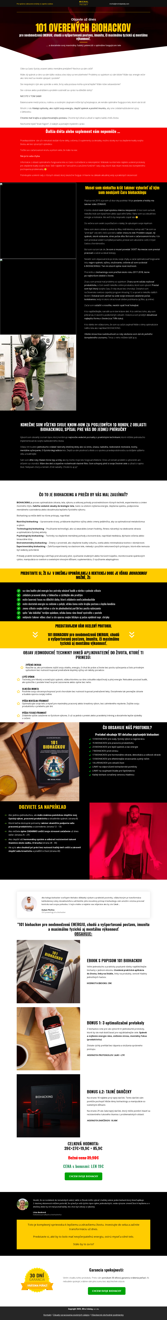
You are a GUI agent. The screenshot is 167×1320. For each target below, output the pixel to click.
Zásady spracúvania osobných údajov (71, 1315)
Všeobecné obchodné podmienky (107, 1315)
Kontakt (47, 1315)
